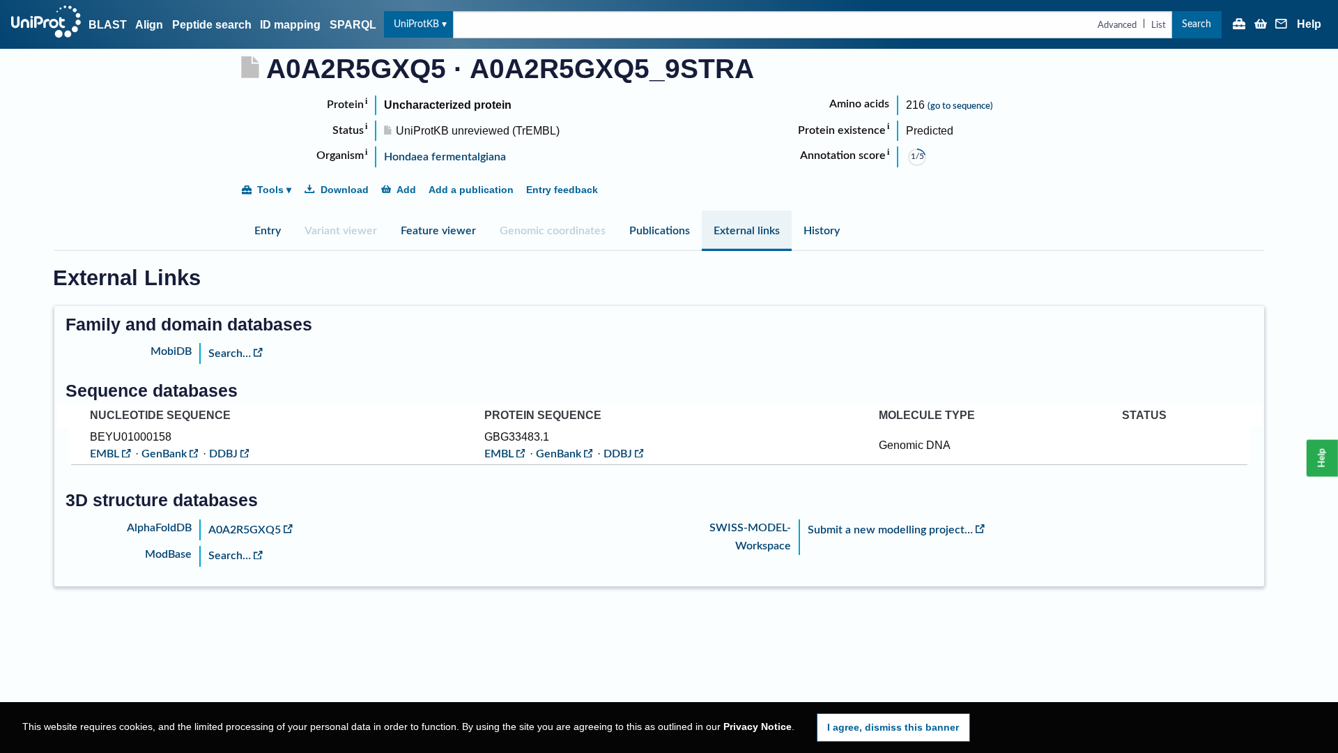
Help (1309, 24)
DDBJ (223, 453)
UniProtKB (416, 24)
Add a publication (471, 189)
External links (747, 230)
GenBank (164, 453)
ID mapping (290, 25)
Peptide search (212, 25)
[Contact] (1281, 25)
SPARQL (353, 25)
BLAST (108, 25)
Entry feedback (562, 189)
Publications (659, 230)
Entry (267, 230)
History (821, 230)
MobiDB (171, 351)
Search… (229, 353)
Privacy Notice (757, 727)
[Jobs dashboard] (1239, 25)
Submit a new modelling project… (890, 529)
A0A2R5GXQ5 (244, 529)
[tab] (268, 231)
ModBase (168, 554)
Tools (270, 189)
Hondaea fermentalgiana (445, 156)
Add (406, 189)
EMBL (104, 453)
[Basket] (1260, 25)
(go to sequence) (960, 106)
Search (1196, 24)
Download (345, 189)
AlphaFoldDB (159, 527)
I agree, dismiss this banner (893, 727)
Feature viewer (438, 230)
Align (149, 25)
